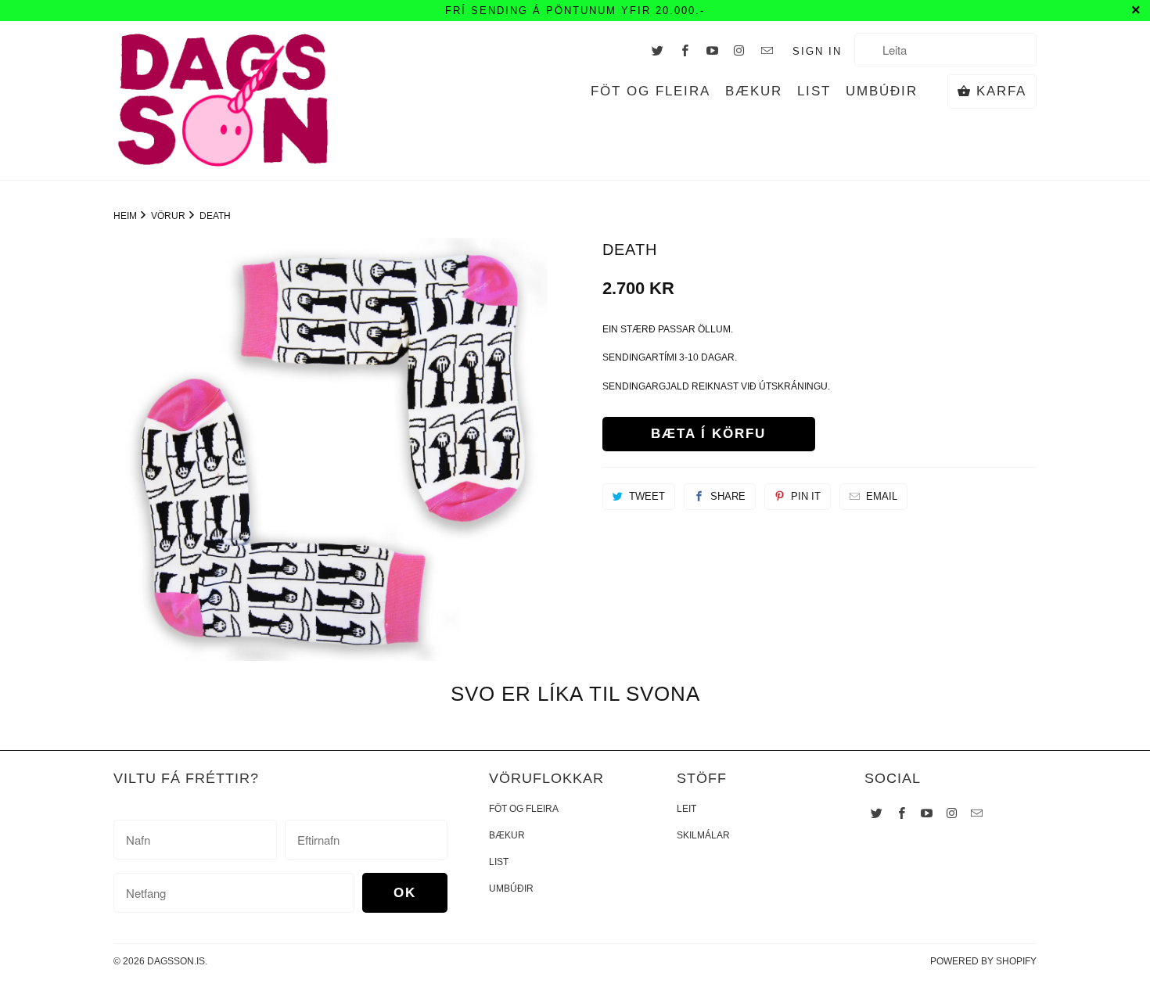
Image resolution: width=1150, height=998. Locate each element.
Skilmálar (703, 835)
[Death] (330, 449)
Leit (686, 808)
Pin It (806, 496)
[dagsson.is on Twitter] (657, 50)
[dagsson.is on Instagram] (740, 50)
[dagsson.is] (222, 100)
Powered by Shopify (983, 961)
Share (728, 496)
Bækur (753, 91)
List (814, 91)
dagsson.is (176, 961)
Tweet (647, 496)
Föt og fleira (650, 91)
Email (881, 496)
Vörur (169, 215)
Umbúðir (882, 91)
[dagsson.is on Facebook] (685, 50)
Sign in (817, 51)
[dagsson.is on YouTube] (712, 50)
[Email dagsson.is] (767, 50)
